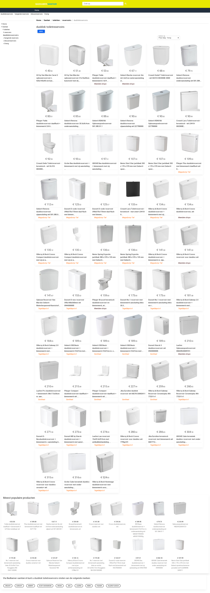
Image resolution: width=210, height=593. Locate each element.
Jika (69, 586)
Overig (47, 14)
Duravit (19, 586)
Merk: (41, 31)
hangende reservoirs (22, 14)
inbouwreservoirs (36, 14)
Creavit (8, 586)
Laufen (78, 586)
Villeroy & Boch (113, 586)
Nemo (89, 586)
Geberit (30, 586)
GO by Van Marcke (45, 586)
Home (37, 10)
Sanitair (6, 27)
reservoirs (8, 32)
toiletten (7, 29)
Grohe (59, 586)
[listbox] (168, 38)
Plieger (99, 586)
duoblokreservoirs (7, 14)
